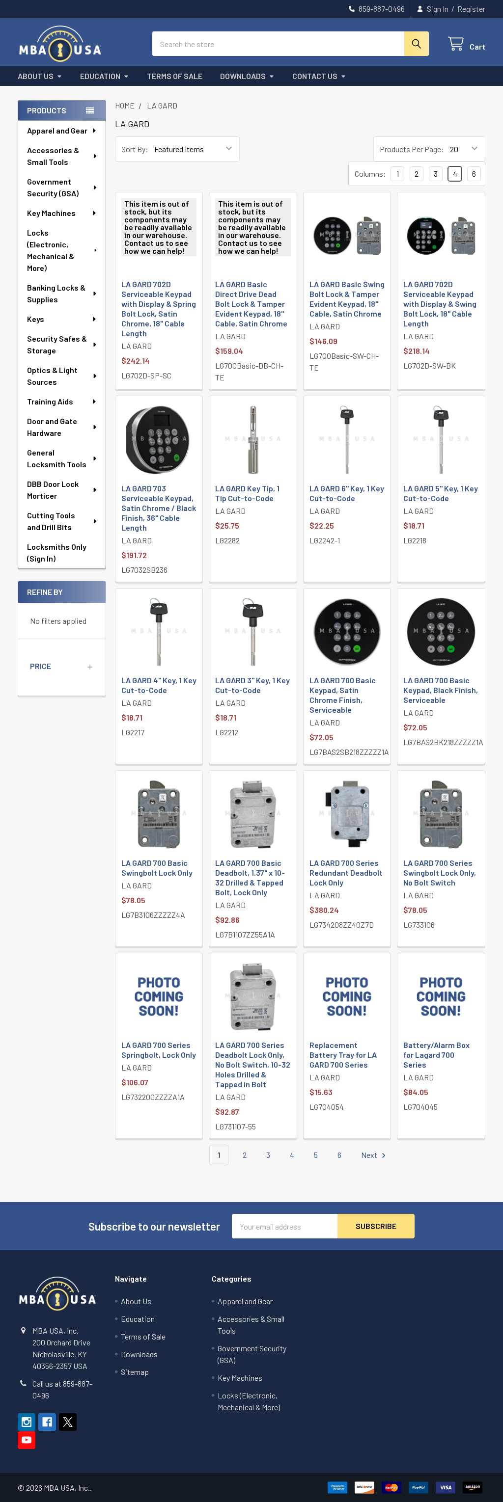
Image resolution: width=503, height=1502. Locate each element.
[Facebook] (47, 1422)
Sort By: (134, 149)
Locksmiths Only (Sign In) (56, 552)
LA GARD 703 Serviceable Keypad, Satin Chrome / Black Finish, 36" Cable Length (158, 507)
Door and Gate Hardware (52, 426)
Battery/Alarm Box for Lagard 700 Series (436, 1054)
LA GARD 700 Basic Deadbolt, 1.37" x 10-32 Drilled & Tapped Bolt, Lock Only (250, 877)
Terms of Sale (174, 75)
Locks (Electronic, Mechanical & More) (50, 250)
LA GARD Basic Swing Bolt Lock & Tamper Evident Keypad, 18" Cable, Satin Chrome (347, 298)
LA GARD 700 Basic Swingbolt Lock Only (157, 867)
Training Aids (50, 401)
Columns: (370, 173)
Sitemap (135, 1371)
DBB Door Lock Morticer (53, 489)
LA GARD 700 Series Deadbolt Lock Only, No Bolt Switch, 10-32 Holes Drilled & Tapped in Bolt (252, 1064)
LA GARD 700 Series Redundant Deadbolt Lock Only (346, 872)
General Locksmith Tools (56, 458)
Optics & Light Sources (52, 375)
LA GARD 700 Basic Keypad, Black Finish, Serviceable (440, 689)
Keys (35, 318)
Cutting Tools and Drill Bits (51, 521)
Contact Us (314, 75)
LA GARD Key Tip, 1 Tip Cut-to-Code (247, 493)
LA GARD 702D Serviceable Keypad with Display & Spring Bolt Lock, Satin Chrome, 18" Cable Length (158, 308)
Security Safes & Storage (57, 344)
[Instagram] (26, 1422)
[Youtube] (26, 1440)
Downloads (243, 75)
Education (100, 75)
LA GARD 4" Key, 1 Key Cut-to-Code (158, 685)
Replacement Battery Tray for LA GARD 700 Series (343, 1054)
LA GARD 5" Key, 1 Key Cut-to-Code (440, 493)
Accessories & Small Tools (53, 155)
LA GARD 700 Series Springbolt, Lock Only (158, 1049)
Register (471, 8)
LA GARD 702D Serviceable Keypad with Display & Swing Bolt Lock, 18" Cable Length (439, 303)
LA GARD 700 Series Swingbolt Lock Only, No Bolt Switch (439, 872)
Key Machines (51, 212)
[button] (62, 666)
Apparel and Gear (57, 130)
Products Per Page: (412, 149)
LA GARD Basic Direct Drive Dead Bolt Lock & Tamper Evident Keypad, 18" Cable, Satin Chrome (251, 303)
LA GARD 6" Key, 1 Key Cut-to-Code (346, 493)
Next (370, 1154)
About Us (36, 75)
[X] (68, 1422)
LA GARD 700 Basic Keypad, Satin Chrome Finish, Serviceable (342, 694)
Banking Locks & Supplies (56, 293)
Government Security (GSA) (53, 187)
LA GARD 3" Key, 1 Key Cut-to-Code (252, 685)
